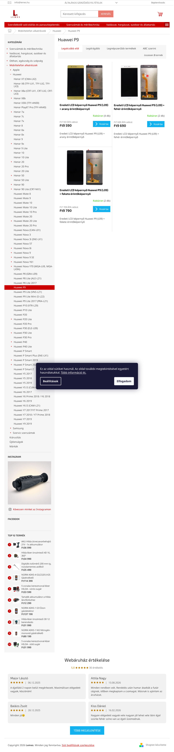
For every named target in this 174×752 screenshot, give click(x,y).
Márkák (14, 446)
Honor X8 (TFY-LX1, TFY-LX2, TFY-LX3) (32, 85)
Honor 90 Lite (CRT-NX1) (27, 189)
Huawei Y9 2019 (23, 423)
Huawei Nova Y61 (23, 261)
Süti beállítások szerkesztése (78, 745)
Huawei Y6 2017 (23, 392)
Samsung (18, 428)
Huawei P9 (20, 287)
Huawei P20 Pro (22, 323)
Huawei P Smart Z (24, 369)
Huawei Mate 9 (22, 198)
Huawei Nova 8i (22, 248)
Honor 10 (19, 152)
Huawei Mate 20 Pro (25, 225)
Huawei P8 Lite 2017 (25, 283)
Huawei (17, 74)
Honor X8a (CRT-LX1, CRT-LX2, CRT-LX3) (33, 92)
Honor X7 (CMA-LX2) (25, 79)
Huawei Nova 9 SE (24, 257)
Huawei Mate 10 (23, 202)
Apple (16, 69)
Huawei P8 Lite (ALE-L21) (27, 278)
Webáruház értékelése (87, 659)
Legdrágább (93, 48)
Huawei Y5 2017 (23, 373)
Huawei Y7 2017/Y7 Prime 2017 (31, 410)
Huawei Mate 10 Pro (25, 211)
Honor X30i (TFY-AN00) (26, 102)
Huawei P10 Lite (23, 310)
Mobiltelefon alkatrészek (23, 65)
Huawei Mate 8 (22, 193)
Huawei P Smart (23, 351)
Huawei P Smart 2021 (26, 364)
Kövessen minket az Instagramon (32, 509)
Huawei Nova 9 (22, 252)
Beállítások (50, 381)
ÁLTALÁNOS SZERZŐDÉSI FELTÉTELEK (83, 2)
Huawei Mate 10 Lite (25, 207)
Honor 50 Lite (21, 180)
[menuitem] (33, 24)
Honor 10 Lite (21, 157)
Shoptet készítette (156, 744)
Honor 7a (19, 111)
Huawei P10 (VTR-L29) (26, 305)
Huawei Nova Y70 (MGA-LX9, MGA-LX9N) (33, 268)
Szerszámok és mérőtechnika (26, 48)
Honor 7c (19, 116)
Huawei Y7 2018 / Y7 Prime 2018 (32, 414)
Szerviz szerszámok (24, 432)
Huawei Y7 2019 (23, 419)
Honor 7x (19, 121)
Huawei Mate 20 (23, 216)
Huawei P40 (20, 342)
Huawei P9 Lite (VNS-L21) (28, 292)
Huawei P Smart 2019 (26, 360)
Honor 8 (18, 125)
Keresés (106, 13)
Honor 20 (19, 161)
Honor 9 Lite (21, 148)
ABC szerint (149, 48)
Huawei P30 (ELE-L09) (26, 328)
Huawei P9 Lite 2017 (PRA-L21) (31, 301)
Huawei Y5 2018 (23, 378)
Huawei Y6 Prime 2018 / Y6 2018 (32, 396)
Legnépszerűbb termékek (121, 48)
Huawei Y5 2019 (23, 382)
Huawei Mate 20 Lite (25, 220)
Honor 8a (19, 130)
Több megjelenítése (87, 730)
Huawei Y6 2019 (23, 401)
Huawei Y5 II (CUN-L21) (27, 387)
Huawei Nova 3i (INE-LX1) (28, 239)
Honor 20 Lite (21, 171)
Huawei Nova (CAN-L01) (27, 230)
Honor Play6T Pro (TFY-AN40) (30, 107)
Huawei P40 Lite (23, 346)
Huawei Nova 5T (23, 243)
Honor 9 (18, 139)
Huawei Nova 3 (22, 234)
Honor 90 (19, 184)
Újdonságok (16, 441)
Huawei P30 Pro (22, 337)
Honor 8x (19, 134)
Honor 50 (19, 175)
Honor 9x (19, 143)
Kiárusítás (15, 437)
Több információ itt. (73, 372)
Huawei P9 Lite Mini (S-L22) (29, 296)
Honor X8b (20, 98)
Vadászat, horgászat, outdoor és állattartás (28, 55)
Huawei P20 (20, 314)
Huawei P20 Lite (23, 319)
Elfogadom (124, 381)
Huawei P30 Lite (23, 332)
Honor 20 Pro (21, 166)
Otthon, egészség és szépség (26, 60)
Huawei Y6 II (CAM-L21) (27, 405)
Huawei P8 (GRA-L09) (25, 273)
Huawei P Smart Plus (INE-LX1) (31, 355)
